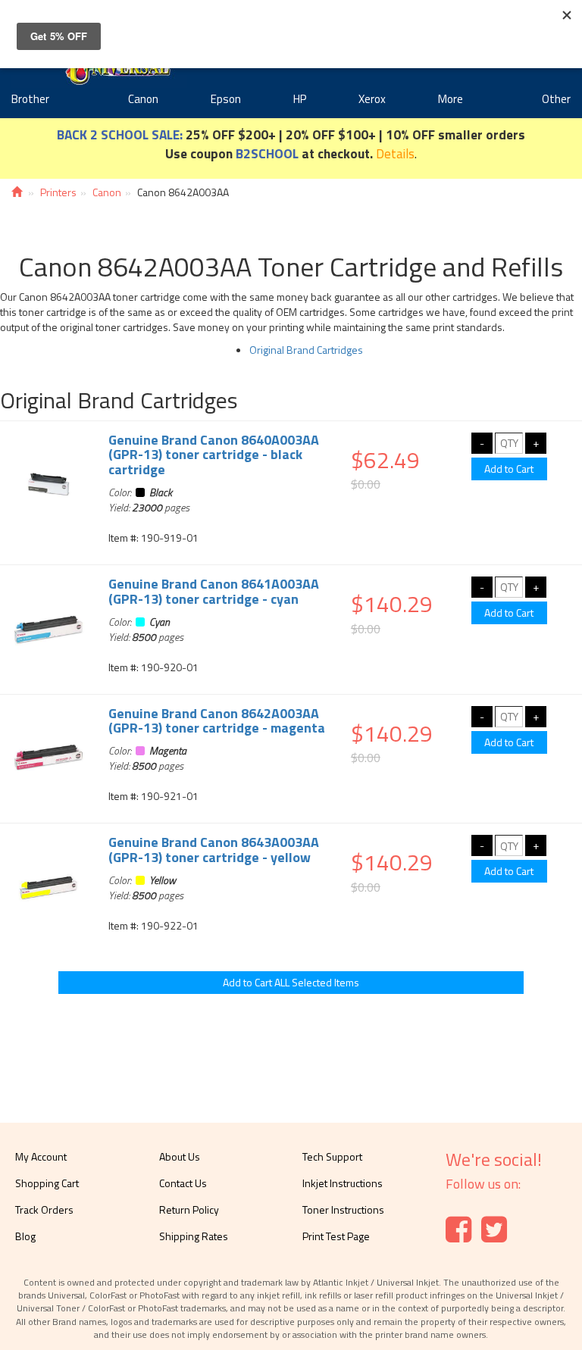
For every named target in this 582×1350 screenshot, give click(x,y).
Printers (58, 192)
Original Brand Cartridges (306, 350)
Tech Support (332, 1156)
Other (556, 99)
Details (395, 153)
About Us (179, 1156)
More (450, 99)
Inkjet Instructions (342, 1183)
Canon (143, 99)
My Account (41, 1156)
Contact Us (183, 1183)
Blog (25, 1236)
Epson (226, 99)
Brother (30, 99)
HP (299, 99)
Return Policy (189, 1209)
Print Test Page (336, 1236)
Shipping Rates (193, 1236)
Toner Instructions (343, 1209)
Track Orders (44, 1209)
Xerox (372, 99)
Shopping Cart (47, 1183)
